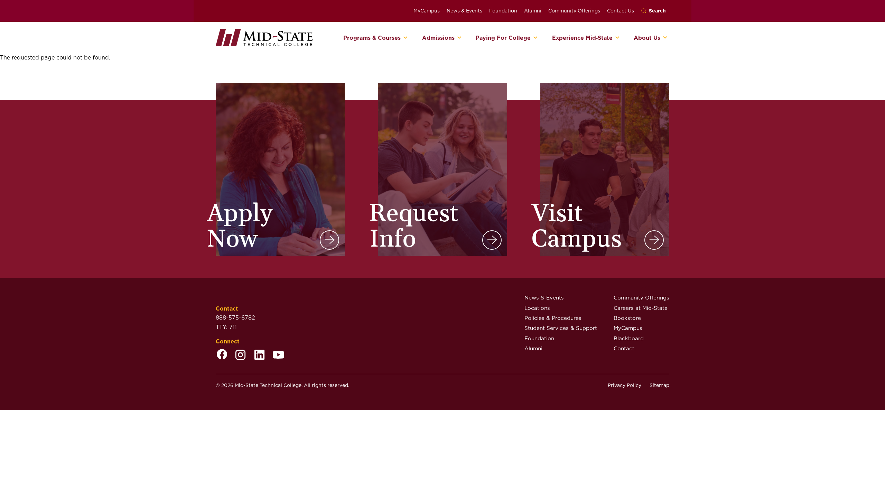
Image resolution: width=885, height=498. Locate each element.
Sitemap (659, 385)
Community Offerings (574, 10)
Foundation (503, 10)
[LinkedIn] (259, 355)
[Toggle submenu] (406, 38)
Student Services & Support (560, 328)
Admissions (438, 38)
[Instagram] (240, 355)
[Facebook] (222, 355)
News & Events (464, 10)
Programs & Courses (372, 38)
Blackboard (629, 338)
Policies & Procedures (552, 318)
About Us (647, 38)
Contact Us (620, 10)
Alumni (532, 10)
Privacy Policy (624, 385)
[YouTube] (278, 355)
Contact (624, 348)
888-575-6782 (235, 317)
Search (657, 10)
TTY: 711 (226, 327)
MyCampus (426, 10)
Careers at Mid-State (641, 308)
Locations (537, 308)
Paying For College (503, 38)
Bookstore (627, 318)
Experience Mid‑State (582, 38)
